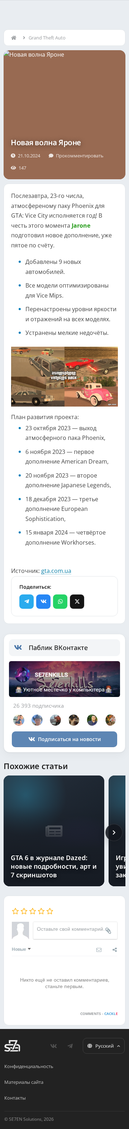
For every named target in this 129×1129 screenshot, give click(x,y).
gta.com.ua (56, 571)
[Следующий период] (114, 832)
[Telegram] (26, 601)
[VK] (43, 601)
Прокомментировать (80, 155)
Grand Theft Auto (47, 37)
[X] (77, 601)
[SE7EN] (12, 1046)
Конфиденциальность (28, 1066)
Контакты (15, 1098)
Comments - (99, 1013)
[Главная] (15, 38)
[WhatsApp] (60, 601)
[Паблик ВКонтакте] (21, 647)
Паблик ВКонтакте (58, 647)
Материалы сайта (23, 1082)
